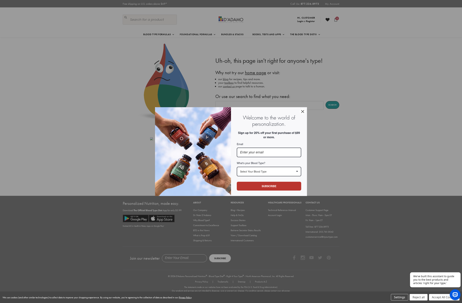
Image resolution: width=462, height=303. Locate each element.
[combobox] (269, 171)
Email (240, 144)
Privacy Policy (185, 297)
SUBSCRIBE (269, 186)
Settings (399, 297)
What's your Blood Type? (251, 163)
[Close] (302, 111)
